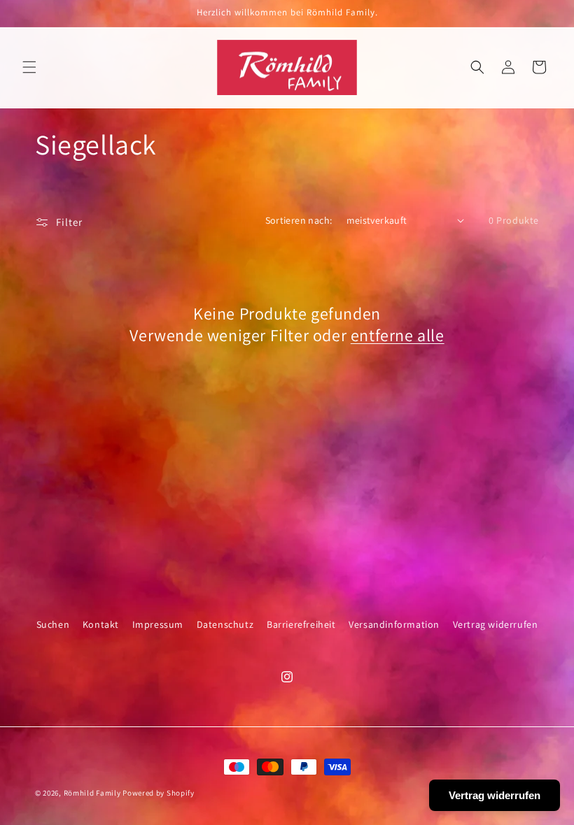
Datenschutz (225, 624)
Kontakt (101, 624)
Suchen (53, 624)
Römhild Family (92, 793)
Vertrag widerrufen (495, 624)
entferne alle (397, 335)
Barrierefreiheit (301, 624)
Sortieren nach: (298, 220)
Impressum (157, 624)
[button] (29, 67)
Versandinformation (394, 624)
